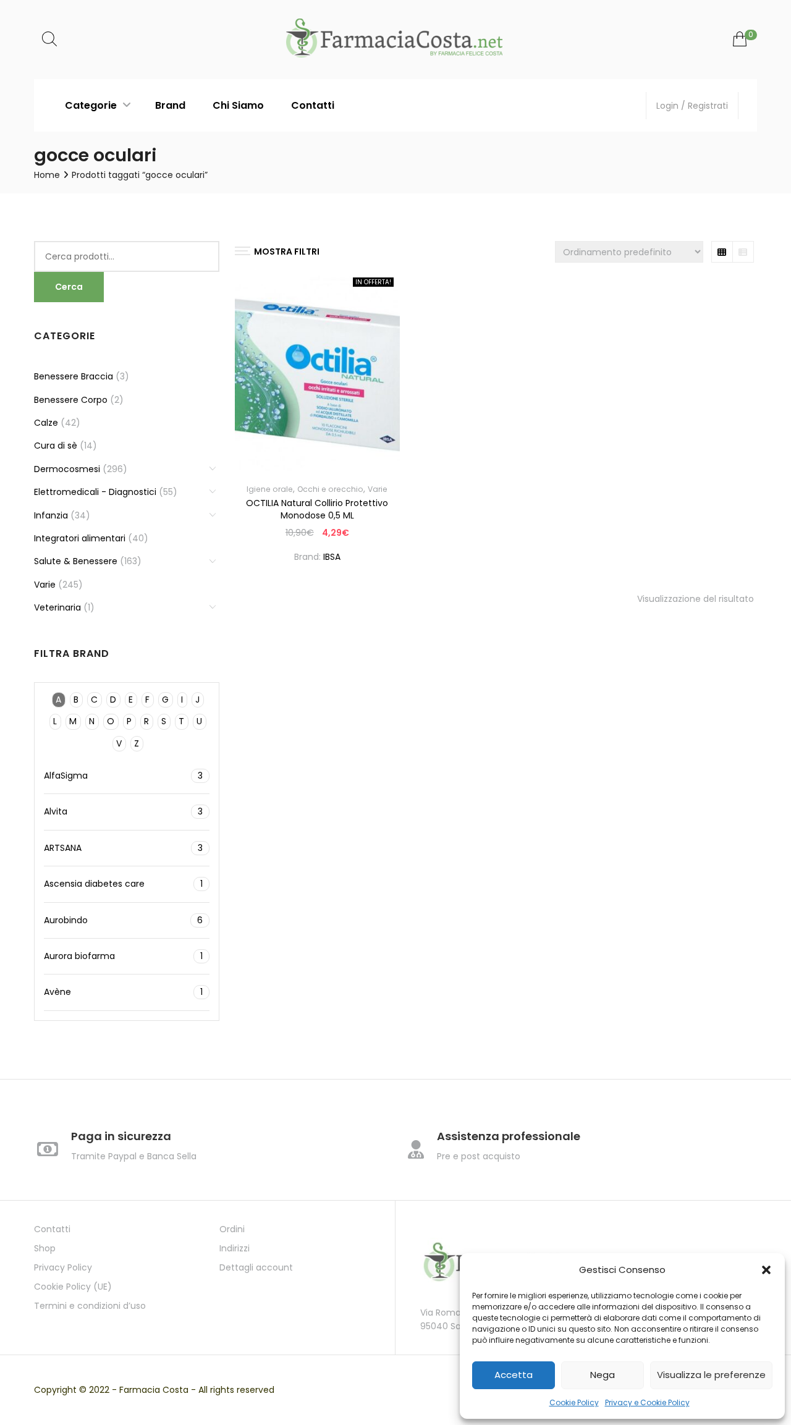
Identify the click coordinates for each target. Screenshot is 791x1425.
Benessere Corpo (71, 400)
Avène (123, 992)
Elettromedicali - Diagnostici (95, 492)
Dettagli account (256, 1267)
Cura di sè (55, 445)
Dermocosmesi (67, 469)
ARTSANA (123, 848)
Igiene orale (270, 489)
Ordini (232, 1229)
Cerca (69, 287)
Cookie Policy (574, 1402)
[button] (766, 1270)
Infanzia (51, 515)
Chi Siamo (238, 105)
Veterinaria (57, 607)
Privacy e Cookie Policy (647, 1402)
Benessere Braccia (73, 376)
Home (47, 175)
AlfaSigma (123, 775)
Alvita (123, 811)
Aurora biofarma (123, 956)
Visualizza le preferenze (711, 1374)
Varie (377, 489)
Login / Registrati (692, 105)
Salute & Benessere (75, 561)
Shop (45, 1248)
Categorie (92, 105)
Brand (170, 105)
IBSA (332, 557)
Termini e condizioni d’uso (90, 1306)
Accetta (513, 1374)
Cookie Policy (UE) (73, 1286)
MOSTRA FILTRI (286, 251)
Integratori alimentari (79, 538)
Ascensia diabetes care (123, 883)
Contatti (312, 105)
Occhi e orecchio (330, 489)
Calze (46, 423)
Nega (602, 1374)
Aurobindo (123, 920)
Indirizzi (234, 1248)
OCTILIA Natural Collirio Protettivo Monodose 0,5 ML (317, 509)
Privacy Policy (63, 1267)
